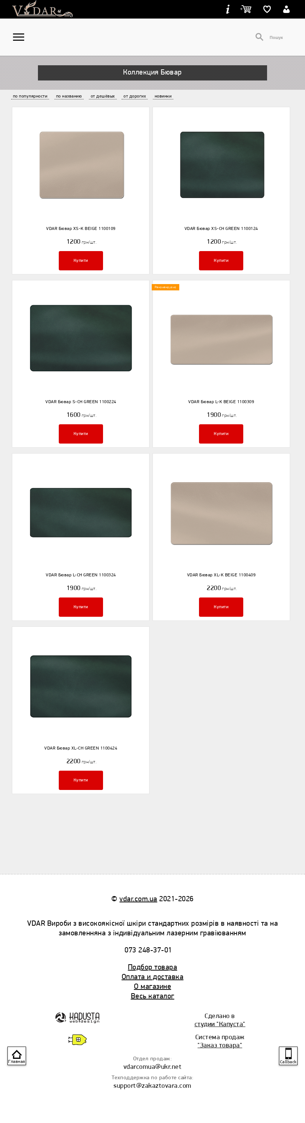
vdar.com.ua (138, 898)
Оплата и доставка (153, 976)
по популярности (30, 96)
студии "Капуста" (220, 1024)
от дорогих (134, 96)
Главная (16, 1061)
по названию (69, 96)
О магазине (152, 986)
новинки (163, 96)
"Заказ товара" (220, 1045)
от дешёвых (103, 96)
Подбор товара (152, 967)
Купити (81, 260)
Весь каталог (152, 996)
